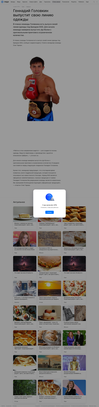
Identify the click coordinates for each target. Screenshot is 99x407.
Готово (49, 212)
